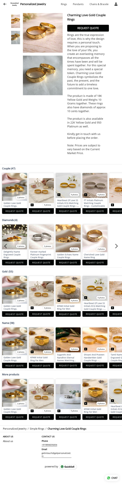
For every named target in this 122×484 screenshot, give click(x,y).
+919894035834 (49, 444)
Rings (64, 4)
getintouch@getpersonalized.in (56, 454)
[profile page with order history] (116, 4)
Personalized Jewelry (33, 4)
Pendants (78, 4)
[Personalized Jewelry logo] (14, 4)
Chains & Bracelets (100, 4)
